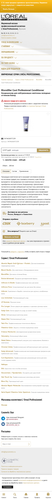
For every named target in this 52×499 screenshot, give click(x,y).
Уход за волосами (10, 42)
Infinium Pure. (6, 287)
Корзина (48, 497)
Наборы (4, 365)
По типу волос (8, 63)
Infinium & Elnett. (8, 283)
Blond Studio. (6, 270)
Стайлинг (5, 46)
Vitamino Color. (7, 328)
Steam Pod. (5, 319)
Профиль (37, 497)
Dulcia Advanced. (7, 279)
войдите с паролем (17, 252)
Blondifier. (5, 274)
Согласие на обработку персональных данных (16, 472)
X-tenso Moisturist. (8, 332)
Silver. (3, 315)
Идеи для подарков (10, 69)
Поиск (15, 497)
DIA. (2, 369)
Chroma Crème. (7, 347)
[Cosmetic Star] (10, 461)
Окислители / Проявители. (11, 373)
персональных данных (31, 483)
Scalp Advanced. (7, 351)
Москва (4, 405)
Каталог (4, 497)
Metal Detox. (6, 340)
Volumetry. (5, 336)
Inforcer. (4, 291)
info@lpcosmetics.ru (8, 35)
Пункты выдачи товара (8, 38)
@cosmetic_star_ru (12, 425)
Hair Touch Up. (6, 377)
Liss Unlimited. (7, 298)
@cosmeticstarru (12, 419)
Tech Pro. (4, 323)
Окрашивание (8, 52)
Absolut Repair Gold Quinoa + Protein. (16, 263)
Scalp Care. (5, 311)
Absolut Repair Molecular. (11, 386)
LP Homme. (5, 302)
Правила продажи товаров (10, 469)
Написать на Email (11, 237)
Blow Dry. (4, 381)
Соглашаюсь (7, 487)
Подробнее (38, 157)
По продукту (7, 57)
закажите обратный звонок (15, 241)
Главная (26, 497)
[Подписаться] (28, 444)
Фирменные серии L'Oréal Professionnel (20, 74)
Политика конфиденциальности (11, 466)
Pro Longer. (5, 306)
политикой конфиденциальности (30, 480)
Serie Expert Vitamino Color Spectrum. (16, 392)
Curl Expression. (7, 358)
